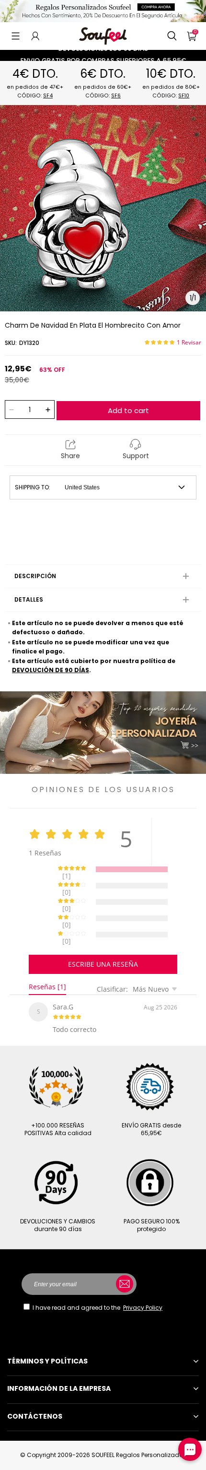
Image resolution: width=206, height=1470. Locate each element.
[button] (15, 36)
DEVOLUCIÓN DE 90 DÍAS (50, 670)
